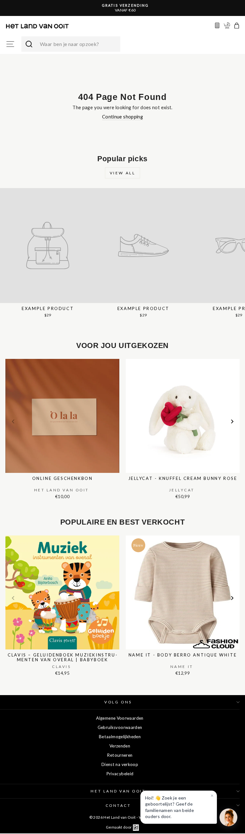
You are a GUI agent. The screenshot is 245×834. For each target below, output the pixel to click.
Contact (118, 805)
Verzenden (119, 745)
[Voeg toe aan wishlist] (7, 357)
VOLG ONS (118, 702)
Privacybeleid (120, 773)
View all (123, 173)
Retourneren (119, 755)
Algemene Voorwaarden (119, 718)
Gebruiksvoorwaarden (120, 727)
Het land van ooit (118, 791)
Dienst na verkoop (119, 764)
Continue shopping (122, 116)
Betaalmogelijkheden (120, 736)
